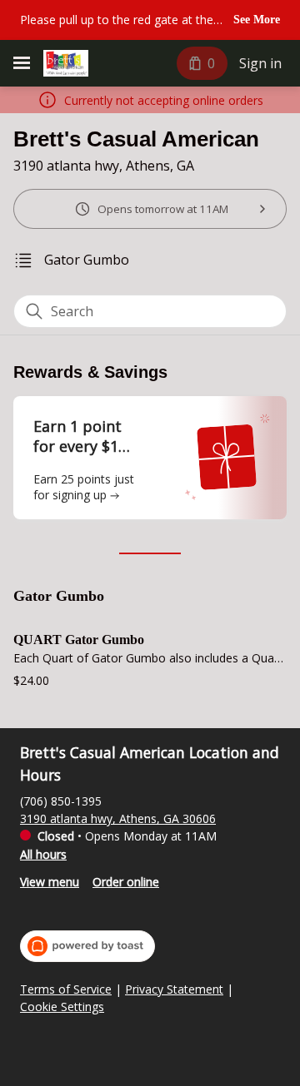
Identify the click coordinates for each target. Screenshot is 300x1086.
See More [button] (256, 19)
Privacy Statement (174, 989)
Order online (125, 882)
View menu (49, 882)
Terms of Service (66, 989)
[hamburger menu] (21, 63)
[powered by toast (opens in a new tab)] (88, 946)
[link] (86, 260)
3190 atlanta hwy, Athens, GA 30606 (118, 818)
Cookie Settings (62, 1006)
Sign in (260, 63)
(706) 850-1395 (61, 801)
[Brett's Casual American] (65, 63)
